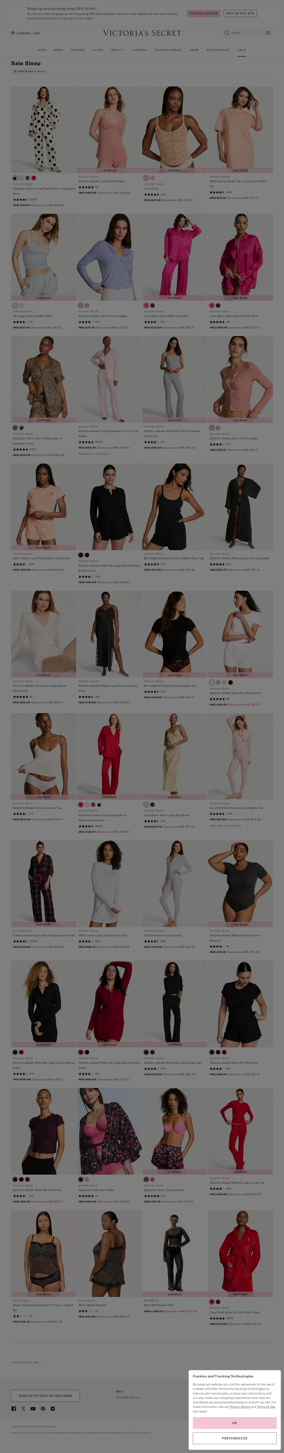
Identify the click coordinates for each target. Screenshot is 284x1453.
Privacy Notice (240, 1406)
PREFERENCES (235, 1438)
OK (234, 1423)
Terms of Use (266, 1406)
